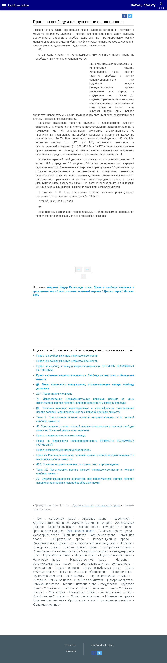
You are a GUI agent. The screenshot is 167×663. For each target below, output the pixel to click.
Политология (42, 567)
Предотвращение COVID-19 (110, 576)
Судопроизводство (119, 580)
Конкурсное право (46, 547)
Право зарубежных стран (102, 567)
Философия (57, 592)
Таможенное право (46, 584)
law (39, 518)
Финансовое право (82, 592)
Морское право (85, 555)
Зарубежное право (102, 535)
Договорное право (46, 535)
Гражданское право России (52, 505)
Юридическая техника (48, 600)
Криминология (68, 551)
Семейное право (60, 580)
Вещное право (88, 526)
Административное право (51, 522)
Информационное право (50, 543)
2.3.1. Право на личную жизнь (54, 393)
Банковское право (61, 526)
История (125, 543)
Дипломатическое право (115, 531)
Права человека (67, 567)
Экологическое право (86, 596)
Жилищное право (74, 535)
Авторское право (62, 518)
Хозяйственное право (115, 592)
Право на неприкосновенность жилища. (61, 435)
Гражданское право (80, 531)
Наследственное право (88, 559)
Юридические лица (46, 604)
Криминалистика (44, 551)
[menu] (4, 5)
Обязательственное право (52, 563)
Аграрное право (94, 518)
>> (164, 7)
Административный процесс (92, 522)
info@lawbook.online (102, 645)
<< (158, 7)
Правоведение (121, 571)
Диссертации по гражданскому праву (96, 505)
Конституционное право (80, 547)
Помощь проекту (143, 5)
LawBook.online (18, 5)
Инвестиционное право (111, 539)
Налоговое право (46, 559)
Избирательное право (67, 539)
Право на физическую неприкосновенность (63, 450)
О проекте (70, 645)
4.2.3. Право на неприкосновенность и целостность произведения (77, 464)
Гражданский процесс (48, 531)
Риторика (39, 580)
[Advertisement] (60, 86)
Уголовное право (104, 588)
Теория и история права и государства (90, 584)
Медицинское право (95, 551)
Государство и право (117, 526)
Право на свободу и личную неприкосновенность (67, 355)
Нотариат (122, 559)
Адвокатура (122, 518)
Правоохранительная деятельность (58, 576)
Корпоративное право (116, 547)
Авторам (71, 651)
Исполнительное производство (93, 543)
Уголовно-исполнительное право (66, 588)
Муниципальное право (116, 555)
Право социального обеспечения (82, 571)
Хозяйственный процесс (50, 596)
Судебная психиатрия (88, 580)
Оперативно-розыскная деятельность (104, 563)
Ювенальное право (118, 596)
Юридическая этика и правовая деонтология (100, 600)
